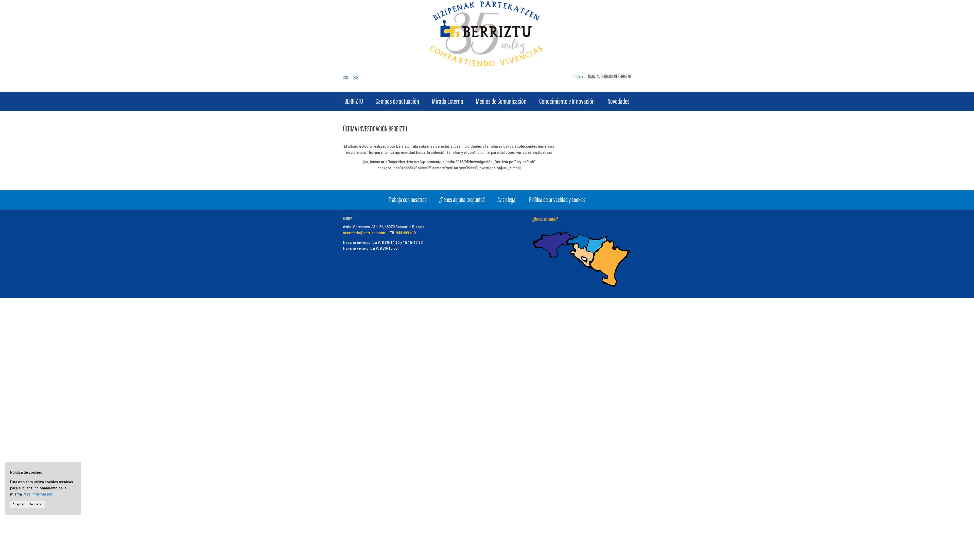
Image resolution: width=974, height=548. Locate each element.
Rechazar (36, 504)
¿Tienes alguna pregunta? (462, 201)
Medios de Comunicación (501, 103)
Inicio (576, 77)
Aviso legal (506, 201)
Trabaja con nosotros (408, 201)
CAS (345, 78)
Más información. (38, 494)
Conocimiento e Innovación (567, 103)
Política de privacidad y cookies (557, 201)
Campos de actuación (397, 103)
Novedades (618, 103)
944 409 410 (406, 233)
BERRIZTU (353, 103)
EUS (355, 78)
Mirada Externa (447, 103)
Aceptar (18, 504)
